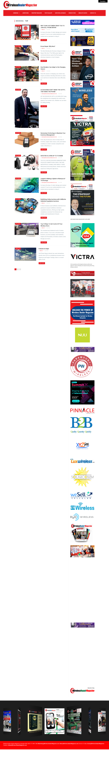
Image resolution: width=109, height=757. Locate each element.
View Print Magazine (37, 13)
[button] (5, 721)
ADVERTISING (26, 13)
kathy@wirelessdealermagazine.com (49, 93)
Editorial (18, 25)
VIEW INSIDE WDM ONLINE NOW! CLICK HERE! (80, 219)
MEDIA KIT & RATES (83, 13)
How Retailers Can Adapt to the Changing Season (53, 68)
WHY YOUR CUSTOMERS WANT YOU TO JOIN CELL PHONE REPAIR (53, 26)
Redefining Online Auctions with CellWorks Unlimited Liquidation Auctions (53, 200)
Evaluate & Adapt (44, 248)
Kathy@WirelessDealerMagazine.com (17, 745)
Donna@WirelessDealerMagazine (95, 743)
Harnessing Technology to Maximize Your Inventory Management (53, 134)
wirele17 (43, 29)
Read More (43, 60)
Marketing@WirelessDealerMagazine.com (48, 743)
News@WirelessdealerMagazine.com (69, 743)
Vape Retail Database (60, 13)
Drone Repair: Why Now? (48, 46)
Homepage (15, 13)
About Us (18, 248)
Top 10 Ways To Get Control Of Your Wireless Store (51, 225)
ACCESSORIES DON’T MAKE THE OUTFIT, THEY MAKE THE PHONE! (53, 90)
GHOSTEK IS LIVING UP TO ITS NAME (52, 156)
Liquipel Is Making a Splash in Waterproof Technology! (53, 179)
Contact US (93, 13)
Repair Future (72, 13)
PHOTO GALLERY (48, 13)
